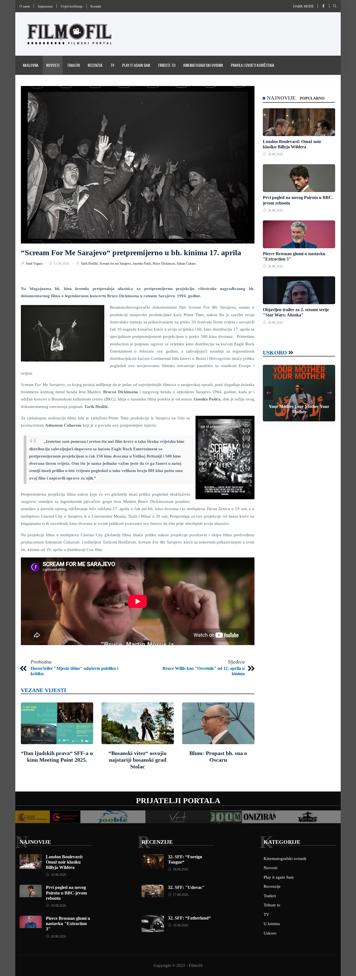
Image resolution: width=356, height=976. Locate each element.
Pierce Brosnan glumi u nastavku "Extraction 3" (68, 923)
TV (112, 65)
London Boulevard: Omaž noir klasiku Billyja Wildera (64, 862)
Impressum (45, 6)
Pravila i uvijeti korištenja (252, 65)
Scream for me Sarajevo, (116, 263)
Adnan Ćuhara (186, 263)
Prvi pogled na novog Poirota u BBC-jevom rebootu (66, 892)
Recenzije (95, 65)
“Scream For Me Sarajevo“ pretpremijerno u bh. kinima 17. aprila (131, 252)
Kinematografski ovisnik (203, 65)
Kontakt (95, 6)
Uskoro (275, 353)
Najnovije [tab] (281, 98)
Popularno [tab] (312, 98)
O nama (24, 6)
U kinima (272, 923)
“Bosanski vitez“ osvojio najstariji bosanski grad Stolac (137, 760)
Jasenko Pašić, (143, 263)
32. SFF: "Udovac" (186, 887)
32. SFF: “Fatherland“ (189, 918)
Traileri (73, 65)
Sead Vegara (34, 263)
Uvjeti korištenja (71, 6)
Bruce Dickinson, (164, 263)
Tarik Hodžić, (90, 263)
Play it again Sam (136, 65)
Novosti (52, 65)
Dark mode (303, 6)
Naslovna (30, 65)
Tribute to (166, 65)
